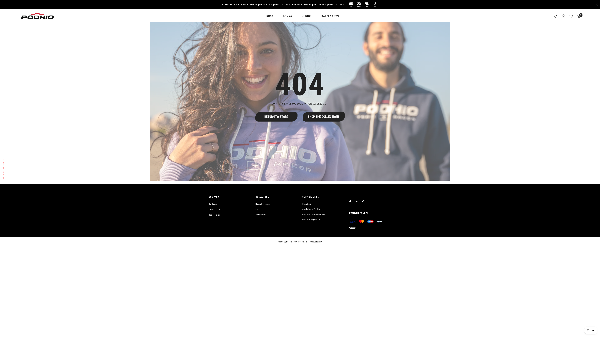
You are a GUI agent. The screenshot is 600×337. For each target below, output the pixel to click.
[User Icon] (563, 16)
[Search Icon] (556, 16)
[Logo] (37, 16)
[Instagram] (358, 202)
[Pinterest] (365, 202)
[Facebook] (352, 202)
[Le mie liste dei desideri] (571, 16)
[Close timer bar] (597, 4)
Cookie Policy (214, 215)
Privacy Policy (214, 209)
